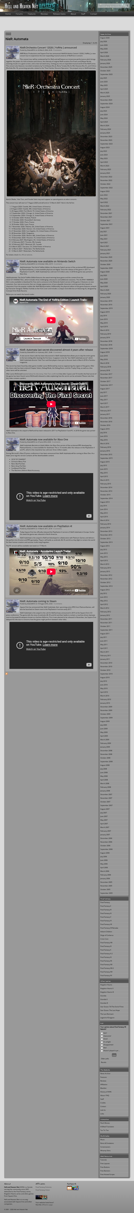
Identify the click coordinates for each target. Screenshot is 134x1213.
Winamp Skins (105, 1150)
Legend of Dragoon (107, 1018)
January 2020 (105, 297)
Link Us (103, 1110)
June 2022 (104, 195)
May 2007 (104, 820)
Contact (93, 14)
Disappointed (108, 1045)
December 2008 (106, 750)
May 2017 (104, 400)
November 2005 (106, 886)
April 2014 (104, 517)
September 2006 (106, 849)
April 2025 (104, 89)
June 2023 (104, 155)
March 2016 (104, 443)
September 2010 (106, 674)
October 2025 (105, 71)
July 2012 (103, 593)
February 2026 (105, 60)
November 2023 (106, 140)
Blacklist (103, 1088)
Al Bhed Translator (107, 1127)
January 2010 (105, 703)
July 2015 (103, 465)
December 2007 (106, 794)
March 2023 (104, 166)
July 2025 (103, 78)
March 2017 (104, 407)
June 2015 (104, 469)
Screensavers (105, 1147)
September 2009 (106, 718)
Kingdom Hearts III (107, 992)
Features (32, 14)
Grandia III (104, 1003)
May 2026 (104, 49)
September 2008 (106, 761)
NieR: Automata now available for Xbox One (44, 439)
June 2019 (104, 319)
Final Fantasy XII (106, 961)
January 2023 (105, 173)
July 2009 (103, 725)
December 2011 (106, 619)
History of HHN (105, 1092)
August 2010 (105, 677)
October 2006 (105, 845)
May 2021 (104, 239)
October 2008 (105, 758)
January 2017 (105, 414)
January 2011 (105, 659)
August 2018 (105, 352)
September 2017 (106, 385)
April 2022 (104, 202)
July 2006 (103, 856)
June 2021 (104, 235)
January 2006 (105, 878)
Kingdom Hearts (106, 985)
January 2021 (105, 253)
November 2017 (106, 378)
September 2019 (106, 308)
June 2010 (104, 685)
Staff (83, 14)
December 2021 (106, 213)
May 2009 (104, 732)
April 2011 (104, 648)
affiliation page (47, 1205)
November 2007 (106, 798)
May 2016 (104, 440)
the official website (25, 255)
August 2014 (105, 502)
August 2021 (105, 228)
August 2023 (105, 147)
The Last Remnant (106, 1014)
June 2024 (104, 114)
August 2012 (105, 590)
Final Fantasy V (105, 917)
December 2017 (106, 374)
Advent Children (106, 932)
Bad (105, 1048)
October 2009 (105, 714)
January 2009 (105, 747)
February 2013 (105, 568)
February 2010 (105, 699)
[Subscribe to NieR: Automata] (6, 674)
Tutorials (103, 1160)
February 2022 (105, 209)
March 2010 (104, 696)
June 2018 (104, 356)
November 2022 (106, 180)
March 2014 (104, 520)
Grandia (103, 996)
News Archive (105, 1073)
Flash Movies (105, 1123)
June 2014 (104, 509)
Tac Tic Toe (104, 1130)
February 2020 (105, 294)
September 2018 (106, 348)
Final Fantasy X (105, 950)
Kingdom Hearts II (106, 988)
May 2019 (104, 323)
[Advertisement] (67, 23)
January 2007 (105, 835)
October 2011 (105, 626)
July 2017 (103, 392)
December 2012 (106, 575)
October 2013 (105, 538)
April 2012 (104, 604)
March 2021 (104, 246)
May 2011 (104, 644)
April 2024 (104, 122)
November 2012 (106, 579)
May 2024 (104, 118)
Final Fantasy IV (105, 913)
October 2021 (105, 220)
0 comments (57, 50)
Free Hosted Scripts (107, 1174)
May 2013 (104, 557)
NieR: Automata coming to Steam (38, 601)
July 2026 (103, 41)
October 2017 (105, 381)
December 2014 (106, 487)
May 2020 (104, 283)
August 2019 (105, 312)
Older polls (105, 1059)
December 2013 (106, 531)
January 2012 (105, 615)
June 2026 (104, 45)
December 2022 (106, 177)
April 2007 (104, 824)
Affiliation (103, 1084)
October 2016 (105, 425)
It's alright (107, 1042)
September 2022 (106, 188)
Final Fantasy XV (106, 975)
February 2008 (105, 787)
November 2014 (106, 491)
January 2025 (105, 96)
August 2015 (105, 462)
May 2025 (104, 85)
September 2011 (106, 630)
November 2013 (106, 535)
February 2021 (105, 250)
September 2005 (106, 893)
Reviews (44, 14)
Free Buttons (105, 1167)
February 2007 (105, 831)
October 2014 (105, 495)
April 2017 (104, 403)
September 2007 (106, 805)
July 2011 (103, 637)
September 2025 (106, 74)
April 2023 (104, 162)
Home (8, 14)
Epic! (105, 1033)
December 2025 (106, 67)
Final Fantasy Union (43, 1190)
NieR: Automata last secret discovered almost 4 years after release (56, 349)
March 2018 (104, 363)
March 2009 (104, 739)
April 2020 (104, 286)
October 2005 (105, 889)
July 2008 (103, 769)
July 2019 (103, 315)
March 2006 (104, 871)
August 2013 (105, 546)
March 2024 (104, 125)
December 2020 (106, 257)
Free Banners (105, 1171)
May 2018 (104, 359)
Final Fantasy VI (105, 921)
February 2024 (105, 129)
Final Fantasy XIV (106, 972)
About (73, 14)
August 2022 (105, 191)
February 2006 (105, 875)
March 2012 (104, 608)
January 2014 (105, 527)
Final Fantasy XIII (106, 964)
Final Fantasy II (105, 906)
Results (103, 1062)
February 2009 (105, 743)
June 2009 (104, 729)
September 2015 (106, 458)
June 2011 (104, 641)
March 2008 (104, 783)
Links (102, 1114)
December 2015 (106, 454)
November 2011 (106, 623)
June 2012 (104, 597)
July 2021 (103, 231)
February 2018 (105, 367)
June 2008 (104, 772)
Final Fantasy (105, 902)
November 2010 (106, 666)
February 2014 (105, 524)
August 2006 (105, 853)
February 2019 (105, 334)
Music (102, 1139)
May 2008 (104, 776)
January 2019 (105, 337)
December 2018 (106, 341)
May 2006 (104, 864)
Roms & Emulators (107, 1143)
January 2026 (105, 63)
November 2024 (106, 100)
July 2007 (103, 813)
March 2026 (104, 56)
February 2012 (105, 612)
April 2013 (104, 560)
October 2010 (105, 670)
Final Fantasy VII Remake (109, 928)
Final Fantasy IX (105, 946)
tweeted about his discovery (33, 374)
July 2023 (103, 151)
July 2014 (103, 506)
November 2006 (106, 842)
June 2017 (104, 396)
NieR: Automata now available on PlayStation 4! (46, 526)
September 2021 (106, 224)
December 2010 (106, 663)
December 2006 (106, 838)
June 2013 (104, 553)
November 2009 (106, 710)
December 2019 (106, 301)
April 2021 (104, 242)
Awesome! (107, 1036)
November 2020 (106, 261)
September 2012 (106, 586)
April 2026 (104, 52)
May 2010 (104, 688)
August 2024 (105, 107)
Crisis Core (104, 939)
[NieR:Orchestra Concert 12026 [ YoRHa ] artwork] (51, 196)
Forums (19, 14)
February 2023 (105, 169)
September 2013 (106, 542)
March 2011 (104, 652)
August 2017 (105, 389)
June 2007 (104, 816)
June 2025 (104, 82)
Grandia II (103, 999)
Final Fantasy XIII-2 (107, 968)
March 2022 (104, 206)
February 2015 (105, 484)
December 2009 (106, 707)
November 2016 (106, 421)
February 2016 (105, 447)
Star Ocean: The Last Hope (110, 1010)
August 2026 (105, 38)
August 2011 (105, 633)
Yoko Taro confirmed (51, 374)
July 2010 (103, 681)
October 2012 (105, 582)
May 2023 (104, 158)
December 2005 (106, 882)
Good (105, 1039)
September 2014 (106, 498)
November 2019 (106, 305)
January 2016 (105, 451)
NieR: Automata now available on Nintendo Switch (47, 261)
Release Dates (59, 14)
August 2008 (105, 765)
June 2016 (104, 436)
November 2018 (106, 345)
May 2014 (104, 513)
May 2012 (104, 601)
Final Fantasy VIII (106, 942)
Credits (103, 1103)
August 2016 (105, 429)
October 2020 (105, 264)
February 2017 (105, 411)
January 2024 (105, 133)
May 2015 (104, 473)
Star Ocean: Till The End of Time (112, 1007)
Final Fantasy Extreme (44, 1187)
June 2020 (104, 279)
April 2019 (104, 326)
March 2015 (104, 480)
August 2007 (105, 809)
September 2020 (106, 268)
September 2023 (106, 144)
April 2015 (104, 476)
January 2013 (105, 571)
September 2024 (106, 103)
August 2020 (105, 272)
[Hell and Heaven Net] (21, 6)
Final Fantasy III (105, 910)
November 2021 (106, 217)
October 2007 (105, 802)
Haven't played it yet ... (112, 1050)
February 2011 (105, 655)
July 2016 (103, 432)
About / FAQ (104, 1095)
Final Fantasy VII (106, 924)
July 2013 (103, 549)
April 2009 (104, 736)
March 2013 (104, 564)
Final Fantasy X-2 (106, 953)
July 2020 (103, 275)
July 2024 (103, 111)
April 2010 (104, 692)
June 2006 (104, 860)
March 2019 (104, 330)
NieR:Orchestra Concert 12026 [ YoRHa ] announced (48, 47)
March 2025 (104, 93)
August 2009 (105, 721)
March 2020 (104, 290)
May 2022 (104, 199)
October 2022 (105, 184)
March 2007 (104, 827)
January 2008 (105, 791)
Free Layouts (105, 1163)
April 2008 (104, 780)
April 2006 (104, 867)
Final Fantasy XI (105, 957)
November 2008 (106, 754)
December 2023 (106, 136)
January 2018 (105, 370)
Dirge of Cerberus (106, 935)
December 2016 (106, 418)
